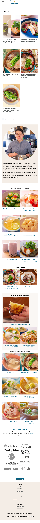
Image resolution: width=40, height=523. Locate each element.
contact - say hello (20, 506)
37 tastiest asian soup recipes (10, 74)
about (20, 486)
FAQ (20, 509)
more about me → (20, 179)
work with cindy (20, 508)
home (3, 7)
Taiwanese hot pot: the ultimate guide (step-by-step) (29, 75)
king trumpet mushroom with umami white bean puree (29, 41)
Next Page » (15, 119)
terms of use (20, 491)
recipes (7, 7)
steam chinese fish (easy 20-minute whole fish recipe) (11, 110)
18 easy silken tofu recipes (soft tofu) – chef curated (10, 41)
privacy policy (20, 488)
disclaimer (20, 489)
